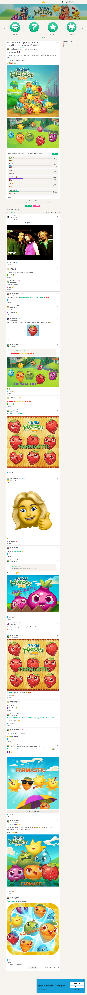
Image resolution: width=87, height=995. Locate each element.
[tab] (43, 37)
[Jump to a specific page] (59, 213)
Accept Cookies (77, 983)
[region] (61, 986)
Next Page (33, 967)
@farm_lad (17, 551)
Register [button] (36, 205)
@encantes (41, 718)
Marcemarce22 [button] (14, 306)
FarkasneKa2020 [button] (15, 478)
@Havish (10, 692)
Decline (76, 986)
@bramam (10, 824)
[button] (8, 49)
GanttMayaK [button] (13, 318)
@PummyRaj (33, 718)
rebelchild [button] (13, 216)
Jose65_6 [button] (13, 268)
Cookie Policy (43, 989)
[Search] (66, 2)
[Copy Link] (36, 50)
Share (9, 197)
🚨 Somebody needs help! (72, 46)
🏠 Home (65, 44)
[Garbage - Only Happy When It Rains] (30, 242)
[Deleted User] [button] (14, 701)
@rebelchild (25, 718)
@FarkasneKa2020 (17, 414)
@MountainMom (51, 718)
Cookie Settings (77, 989)
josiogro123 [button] (14, 351)
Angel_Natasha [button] (14, 48)
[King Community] (43, 2)
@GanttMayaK (39, 297)
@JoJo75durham (12, 901)
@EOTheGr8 (17, 718)
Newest (13, 213)
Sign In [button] (29, 205)
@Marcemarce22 (25, 297)
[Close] (83, 980)
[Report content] (58, 43)
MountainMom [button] (15, 566)
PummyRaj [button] (33, 49)
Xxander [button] (12, 281)
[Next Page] (57, 213)
